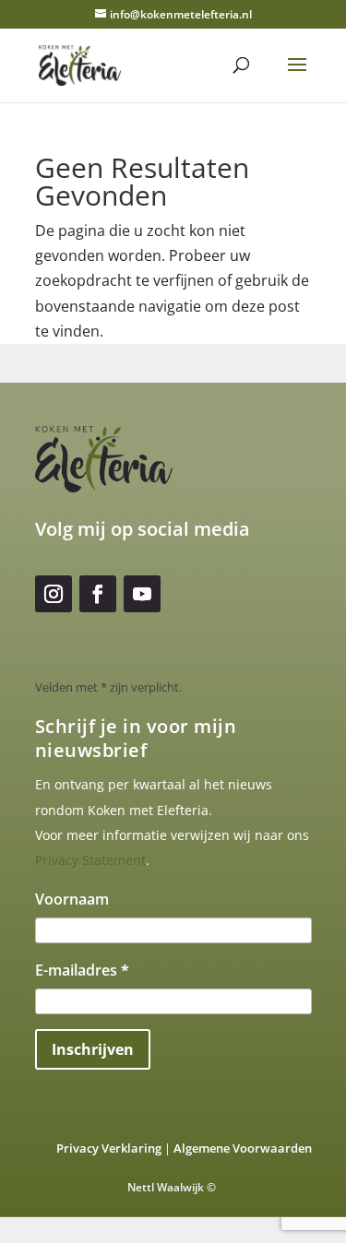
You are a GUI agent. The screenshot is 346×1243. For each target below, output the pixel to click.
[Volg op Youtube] (142, 593)
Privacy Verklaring (108, 1148)
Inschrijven (93, 1049)
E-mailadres (82, 970)
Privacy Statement (90, 860)
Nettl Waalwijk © (173, 1187)
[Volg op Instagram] (53, 593)
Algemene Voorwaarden (242, 1148)
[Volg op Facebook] (97, 593)
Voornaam (72, 899)
